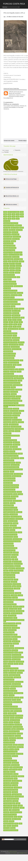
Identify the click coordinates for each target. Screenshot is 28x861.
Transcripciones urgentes (9, 803)
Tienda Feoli (14, 792)
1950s (13, 216)
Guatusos (13, 530)
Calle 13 (19, 320)
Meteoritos (16, 643)
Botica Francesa (7, 310)
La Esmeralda (7, 595)
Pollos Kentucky (19, 715)
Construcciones (14, 391)
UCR (10, 810)
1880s (5, 214)
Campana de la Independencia (10, 333)
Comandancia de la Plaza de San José (12, 382)
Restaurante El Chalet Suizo (9, 733)
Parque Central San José (9, 682)
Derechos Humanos (17, 420)
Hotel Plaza (13, 557)
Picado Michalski (7, 699)
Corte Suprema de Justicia (9, 396)
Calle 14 (11, 322)
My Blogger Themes (23, 853)
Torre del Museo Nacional (12, 798)
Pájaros (5, 672)
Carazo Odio (16, 340)
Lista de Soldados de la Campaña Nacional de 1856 (13, 620)
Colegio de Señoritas (18, 378)
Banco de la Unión (18, 286)
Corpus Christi (7, 394)
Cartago (21, 344)
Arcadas (5, 254)
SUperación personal (8, 778)
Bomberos (21, 308)
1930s (5, 216)
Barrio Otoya (6, 295)
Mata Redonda (7, 637)
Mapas (15, 634)
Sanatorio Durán (7, 756)
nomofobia (10, 663)
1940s (9, 216)
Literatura (18, 623)
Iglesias (5, 568)
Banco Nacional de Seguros (10, 293)
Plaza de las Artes (7, 704)
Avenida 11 (18, 263)
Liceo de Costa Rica (8, 617)
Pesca (21, 697)
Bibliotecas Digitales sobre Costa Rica (12, 304)
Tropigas (20, 805)
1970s (22, 216)
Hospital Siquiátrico (8, 552)
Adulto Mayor (7, 227)
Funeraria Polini (19, 519)
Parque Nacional (7, 684)
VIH (4, 825)
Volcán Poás (6, 828)
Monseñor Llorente (19, 648)
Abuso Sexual (7, 221)
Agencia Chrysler (14, 227)
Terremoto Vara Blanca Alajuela (10, 789)
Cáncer (14, 335)
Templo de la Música (8, 787)
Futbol (5, 521)
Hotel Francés (15, 554)
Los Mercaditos (7, 628)
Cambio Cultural (7, 331)
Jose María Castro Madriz (9, 577)
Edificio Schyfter (13, 447)
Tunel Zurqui (16, 807)
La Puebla (20, 595)
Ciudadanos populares (8, 374)
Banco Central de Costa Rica (10, 284)
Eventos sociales (7, 476)
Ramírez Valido (18, 724)
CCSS (21, 360)
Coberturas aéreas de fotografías (11, 376)
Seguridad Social (7, 762)
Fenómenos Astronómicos (9, 498)
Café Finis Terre (7, 317)
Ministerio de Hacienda (9, 648)
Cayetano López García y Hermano (11, 360)
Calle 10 (14, 320)
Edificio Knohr (16, 442)
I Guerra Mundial (7, 559)
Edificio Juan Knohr (8, 442)
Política (14, 713)
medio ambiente (7, 641)
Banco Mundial (7, 288)
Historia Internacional (8, 543)
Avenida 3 (18, 268)
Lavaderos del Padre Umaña (10, 604)
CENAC (5, 362)
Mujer (16, 652)
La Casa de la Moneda (8, 590)
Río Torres (6, 740)
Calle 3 (15, 324)
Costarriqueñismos (8, 408)
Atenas (5, 261)
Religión (13, 729)
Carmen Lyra (21, 342)
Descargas (14, 422)
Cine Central (6, 371)
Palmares (6, 675)
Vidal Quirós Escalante (8, 823)
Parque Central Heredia (9, 679)
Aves (18, 277)
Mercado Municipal (8, 643)
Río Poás (6, 738)
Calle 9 (5, 329)
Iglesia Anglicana (7, 561)
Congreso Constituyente (9, 389)
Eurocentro (6, 471)
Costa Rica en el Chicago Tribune (11, 403)
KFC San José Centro (8, 588)
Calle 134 (6, 322)
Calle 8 (19, 326)
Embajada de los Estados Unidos (11, 456)
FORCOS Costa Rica (14, 3)
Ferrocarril (12, 503)
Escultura (18, 462)
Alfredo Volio (12, 230)
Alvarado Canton (16, 236)
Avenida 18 (18, 266)
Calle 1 (9, 320)
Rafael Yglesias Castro (8, 724)
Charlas (19, 365)
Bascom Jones (14, 295)
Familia (15, 494)
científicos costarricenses (9, 367)
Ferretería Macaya (17, 500)
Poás (12, 711)
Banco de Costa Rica (8, 286)
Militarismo (6, 646)
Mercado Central (15, 641)
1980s (5, 218)
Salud (5, 747)
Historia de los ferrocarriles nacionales (12, 541)
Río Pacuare (17, 735)
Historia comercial (8, 539)
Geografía (15, 523)
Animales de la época (8, 243)
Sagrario (15, 744)
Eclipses (5, 431)
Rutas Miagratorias (8, 744)
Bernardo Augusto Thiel (9, 297)
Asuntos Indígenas (18, 259)
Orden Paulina (7, 666)
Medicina (15, 639)
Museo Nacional (7, 657)
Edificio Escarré (7, 438)
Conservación (18, 389)
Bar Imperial (19, 293)
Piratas (18, 699)
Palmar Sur (19, 672)
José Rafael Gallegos (8, 579)
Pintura (14, 699)
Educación (6, 451)
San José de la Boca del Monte (10, 751)
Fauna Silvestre (14, 496)
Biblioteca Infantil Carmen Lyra (10, 302)
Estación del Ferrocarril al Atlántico (11, 467)
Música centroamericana (17, 657)
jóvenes (16, 579)
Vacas (15, 816)
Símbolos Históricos (18, 767)
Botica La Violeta (7, 313)
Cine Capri (21, 369)
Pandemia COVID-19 (8, 677)
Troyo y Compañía (8, 807)
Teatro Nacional (14, 783)
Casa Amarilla (7, 346)
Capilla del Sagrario (8, 340)
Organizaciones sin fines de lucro (11, 668)
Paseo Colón (6, 686)
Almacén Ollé (15, 232)
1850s (5, 212)
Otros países (21, 670)
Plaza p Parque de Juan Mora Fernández (12, 708)
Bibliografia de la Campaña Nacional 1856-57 (13, 299)
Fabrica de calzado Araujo (9, 480)
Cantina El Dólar (7, 338)
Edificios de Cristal (17, 449)
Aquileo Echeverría (18, 252)
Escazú (21, 458)
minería (11, 646)
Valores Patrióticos (16, 819)
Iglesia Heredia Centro (8, 566)
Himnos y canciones (8, 536)
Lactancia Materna (20, 599)
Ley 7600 (22, 606)
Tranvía (15, 805)
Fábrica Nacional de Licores (10, 492)
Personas (17, 697)
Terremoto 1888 (17, 787)
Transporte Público (8, 805)
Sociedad (16, 774)
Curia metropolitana (8, 417)
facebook (19, 492)
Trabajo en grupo (7, 801)
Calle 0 (5, 320)
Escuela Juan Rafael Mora (9, 462)
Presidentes (6, 717)
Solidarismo (20, 776)
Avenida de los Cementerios (10, 277)
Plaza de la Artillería (8, 702)
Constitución (6, 391)
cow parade (15, 408)
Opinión (21, 663)
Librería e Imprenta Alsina (9, 611)
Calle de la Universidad (13, 329)
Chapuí (14, 365)
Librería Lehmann (20, 611)
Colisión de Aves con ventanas (10, 380)
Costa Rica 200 (7, 398)
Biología (13, 306)
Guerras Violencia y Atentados (10, 532)
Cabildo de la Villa (16, 315)
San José (17, 749)
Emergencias (6, 458)
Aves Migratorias (7, 279)
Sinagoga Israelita (13, 769)
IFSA (16, 559)
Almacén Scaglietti (8, 236)
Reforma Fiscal (7, 729)
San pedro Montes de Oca (9, 753)
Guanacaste (6, 530)
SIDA (11, 767)
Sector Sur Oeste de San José (10, 760)
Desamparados (7, 422)
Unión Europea (16, 810)
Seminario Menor (15, 765)
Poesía (5, 713)
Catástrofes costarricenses (9, 353)
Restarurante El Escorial (14, 731)
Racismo (11, 722)
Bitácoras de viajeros (8, 308)
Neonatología (12, 661)
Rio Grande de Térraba (8, 735)
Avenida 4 (12, 270)
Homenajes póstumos (8, 545)
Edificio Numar (16, 444)
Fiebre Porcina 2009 (8, 509)
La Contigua (18, 593)
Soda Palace (14, 776)
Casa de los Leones (16, 349)
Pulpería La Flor (19, 717)
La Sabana (15, 597)
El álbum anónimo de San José (10, 453)
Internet (11, 570)
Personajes (11, 695)
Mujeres (20, 652)
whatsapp (13, 828)
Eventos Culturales (18, 474)
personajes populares (8, 697)
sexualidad (6, 767)
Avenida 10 (12, 263)
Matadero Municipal (16, 637)
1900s (13, 214)
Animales (13, 241)
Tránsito (18, 803)
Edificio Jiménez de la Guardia (10, 440)
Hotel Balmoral (7, 554)
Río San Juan (19, 738)
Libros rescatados (12, 615)
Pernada (5, 695)
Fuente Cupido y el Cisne (9, 519)
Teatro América (7, 780)
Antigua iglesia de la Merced (10, 248)
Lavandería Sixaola (8, 606)
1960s (17, 216)
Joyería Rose (14, 581)
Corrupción (13, 394)
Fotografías (19, 512)
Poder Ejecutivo (18, 711)
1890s (9, 214)
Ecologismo (11, 431)
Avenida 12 (6, 266)
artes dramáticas (7, 257)
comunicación (7, 387)
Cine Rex (19, 371)
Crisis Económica (14, 411)
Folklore (15, 509)
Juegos (13, 586)
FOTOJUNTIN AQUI (14, 79)
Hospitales (16, 552)
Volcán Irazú (14, 825)
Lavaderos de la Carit (8, 602)
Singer (20, 769)
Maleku (5, 630)
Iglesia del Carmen (18, 563)
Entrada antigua (23, 140)
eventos (12, 471)
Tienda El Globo (7, 792)
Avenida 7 (12, 272)
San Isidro (6, 749)
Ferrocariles (6, 503)
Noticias (16, 663)
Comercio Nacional (8, 385)
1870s (21, 212)
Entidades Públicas (15, 458)
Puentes (12, 717)
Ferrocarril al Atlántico (8, 505)
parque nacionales (16, 684)
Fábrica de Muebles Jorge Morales (11, 485)
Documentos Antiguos (8, 429)
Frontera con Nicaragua (16, 516)
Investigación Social (19, 570)
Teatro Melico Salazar (16, 780)
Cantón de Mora (15, 338)
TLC (5, 798)
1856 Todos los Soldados (13, 212)
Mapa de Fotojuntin (8, 634)
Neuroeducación (19, 661)
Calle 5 (10, 326)
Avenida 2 (6, 268)
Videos (16, 823)
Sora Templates (13, 853)
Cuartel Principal (17, 413)
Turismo (22, 807)
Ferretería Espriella (8, 500)
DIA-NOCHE (20, 422)
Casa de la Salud (7, 349)
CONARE (13, 387)
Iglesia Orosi (17, 566)
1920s (22, 214)
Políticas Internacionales (9, 715)
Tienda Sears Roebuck (8, 796)
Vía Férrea (11, 821)
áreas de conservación (13, 254)
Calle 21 (5, 324)
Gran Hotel (6, 525)
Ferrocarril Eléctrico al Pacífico (10, 507)
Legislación (15, 606)
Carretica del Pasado (13, 344)
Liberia (19, 608)
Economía (17, 431)
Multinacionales (7, 654)
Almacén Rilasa (7, 234)
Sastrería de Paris (7, 758)
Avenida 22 (12, 268)
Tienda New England (16, 794)
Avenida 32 (6, 270)
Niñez (5, 663)
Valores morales (7, 819)
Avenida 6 (6, 272)
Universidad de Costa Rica (15, 812)
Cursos (15, 417)
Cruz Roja (21, 411)
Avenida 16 (12, 266)
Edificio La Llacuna (8, 444)
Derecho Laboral (7, 420)
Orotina (11, 670)
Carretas (5, 344)
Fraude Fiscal (6, 516)
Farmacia (20, 494)
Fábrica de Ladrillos (8, 483)
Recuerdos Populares (17, 726)
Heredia (19, 532)
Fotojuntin (6, 514)
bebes (20, 295)
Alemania (6, 230)
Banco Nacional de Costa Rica (10, 290)
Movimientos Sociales (8, 652)
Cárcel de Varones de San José (10, 342)
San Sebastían (20, 753)
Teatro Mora (6, 783)
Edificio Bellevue (7, 433)
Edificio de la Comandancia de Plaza (11, 435)
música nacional (7, 659)
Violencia (9, 825)
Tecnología (15, 785)
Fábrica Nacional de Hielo (9, 489)
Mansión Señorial (12, 630)
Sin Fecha (6, 769)
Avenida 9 (17, 272)
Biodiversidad (7, 306)
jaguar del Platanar (15, 572)
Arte (21, 254)
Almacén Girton (7, 232)
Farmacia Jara (7, 496)
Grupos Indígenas (16, 528)
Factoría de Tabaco (8, 494)
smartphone (6, 771)
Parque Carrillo (17, 677)
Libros (5, 615)
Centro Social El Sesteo (13, 362)
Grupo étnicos (13, 525)
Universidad (6, 812)
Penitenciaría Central (8, 693)
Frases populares (13, 514)
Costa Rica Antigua (16, 398)
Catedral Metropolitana (9, 358)
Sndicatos (13, 771)
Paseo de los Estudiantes (16, 686)
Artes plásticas (16, 257)
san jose (11, 749)
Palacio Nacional (12, 672)
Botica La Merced (16, 310)
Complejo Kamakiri (18, 385)
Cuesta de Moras (7, 415)
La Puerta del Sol (7, 597)
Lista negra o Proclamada (9, 623)
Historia (15, 536)
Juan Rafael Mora (16, 584)
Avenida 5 (18, 270)
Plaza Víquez (6, 711)
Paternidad (13, 688)
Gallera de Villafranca (12, 521)
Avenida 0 (21, 261)
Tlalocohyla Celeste (19, 796)
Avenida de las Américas (9, 275)
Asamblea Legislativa (8, 259)
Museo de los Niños (16, 654)
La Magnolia (13, 595)
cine (16, 369)
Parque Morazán (19, 682)
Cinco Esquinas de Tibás (9, 369)
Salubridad (21, 744)
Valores (20, 816)
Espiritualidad (6, 464)
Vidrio (20, 823)
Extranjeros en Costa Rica (9, 478)
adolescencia (18, 225)
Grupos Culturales (7, 528)
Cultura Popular (16, 415)
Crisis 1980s (6, 411)
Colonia (20, 380)
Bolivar (15, 308)
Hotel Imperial (7, 557)
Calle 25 (10, 324)
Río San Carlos (12, 738)
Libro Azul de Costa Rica (17, 613)
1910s (17, 214)
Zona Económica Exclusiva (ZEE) (11, 830)
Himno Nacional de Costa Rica (10, 534)
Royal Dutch (12, 740)
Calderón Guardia (15, 317)
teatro (15, 778)
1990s (9, 218)
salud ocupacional (11, 747)
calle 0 (22, 317)
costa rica (18, 396)
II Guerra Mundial (20, 568)
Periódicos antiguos (18, 693)
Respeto (5, 731)
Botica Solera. (16, 313)
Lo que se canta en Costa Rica (10, 625)
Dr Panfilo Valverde (19, 429)
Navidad (5, 661)
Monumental (14, 650)
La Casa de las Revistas (9, 593)
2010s (17, 218)
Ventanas (6, 821)
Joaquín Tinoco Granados (9, 575)
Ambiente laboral (7, 239)
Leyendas (6, 608)
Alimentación (19, 230)
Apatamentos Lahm (8, 252)
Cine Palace (13, 371)
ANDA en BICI (7, 241)
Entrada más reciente (9, 140)
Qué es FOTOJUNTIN (14, 720)
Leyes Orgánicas (13, 608)
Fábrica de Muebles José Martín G (11, 487)
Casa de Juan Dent (15, 346)
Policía (9, 713)
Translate (6, 152)
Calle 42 (5, 326)
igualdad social (12, 568)
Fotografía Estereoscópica (9, 512)
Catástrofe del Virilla (8, 351)
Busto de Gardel (7, 315)
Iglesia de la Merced (17, 561)
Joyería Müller (7, 581)
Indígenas (6, 570)
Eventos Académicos (8, 474)
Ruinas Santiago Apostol (9, 742)
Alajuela (21, 227)
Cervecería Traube (8, 365)
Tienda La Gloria (7, 794)
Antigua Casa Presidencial (9, 245)
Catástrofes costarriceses (9, 355)
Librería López (7, 613)
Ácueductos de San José (9, 225)
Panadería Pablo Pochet (15, 675)
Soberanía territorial (8, 774)
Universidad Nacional (8, 816)
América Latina (16, 239)
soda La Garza (7, 776)
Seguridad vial (15, 762)
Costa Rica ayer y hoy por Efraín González (13, 400)
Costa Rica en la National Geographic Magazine (13, 406)
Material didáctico (7, 639)
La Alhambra (17, 588)
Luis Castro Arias (15, 628)
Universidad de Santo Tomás (10, 814)
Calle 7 (14, 326)
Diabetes (6, 424)
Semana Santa (7, 765)
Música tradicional (16, 659)
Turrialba (6, 810)
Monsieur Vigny (7, 650)
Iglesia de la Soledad (8, 563)
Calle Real (21, 329)
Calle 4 (19, 324)
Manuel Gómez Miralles (9, 632)
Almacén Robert (15, 234)
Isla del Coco (6, 572)
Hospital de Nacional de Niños (10, 548)
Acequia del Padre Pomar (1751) (11, 223)
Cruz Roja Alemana (8, 413)
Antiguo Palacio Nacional (9, 250)
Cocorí (21, 376)
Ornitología (6, 670)
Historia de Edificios (17, 539)
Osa (16, 670)
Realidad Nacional (7, 726)
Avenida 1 (6, 263)
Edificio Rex (6, 447)
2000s (13, 218)
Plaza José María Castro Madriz (10, 706)
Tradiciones (15, 801)
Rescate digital (20, 729)
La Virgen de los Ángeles (9, 599)
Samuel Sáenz (20, 747)
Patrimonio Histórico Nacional (10, 690)
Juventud (19, 586)
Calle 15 (16, 322)
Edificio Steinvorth (7, 449)
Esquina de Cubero (15, 464)
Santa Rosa (15, 756)
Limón (15, 617)
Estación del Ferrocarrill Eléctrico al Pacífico (13, 469)
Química (5, 722)
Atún (9, 261)
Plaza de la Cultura (18, 702)
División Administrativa (16, 426)
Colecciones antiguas (8, 378)
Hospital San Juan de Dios (9, 550)
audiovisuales (15, 261)
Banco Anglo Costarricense (9, 281)
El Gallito (20, 453)
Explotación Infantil (17, 476)
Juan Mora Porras (7, 584)
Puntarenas (6, 720)
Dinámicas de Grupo (13, 424)
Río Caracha (19, 733)
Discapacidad (7, 426)
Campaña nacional (8, 335)
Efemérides (12, 451)
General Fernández (8, 523)
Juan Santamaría (7, 586)
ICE (13, 559)
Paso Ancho (6, 688)
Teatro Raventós (7, 785)
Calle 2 (20, 322)
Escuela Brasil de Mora (9, 460)
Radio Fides (16, 722)
